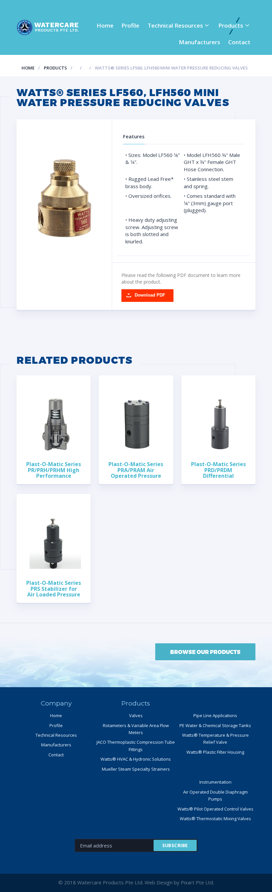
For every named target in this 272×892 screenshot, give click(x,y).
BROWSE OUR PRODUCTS (205, 652)
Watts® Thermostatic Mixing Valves (215, 819)
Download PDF (150, 295)
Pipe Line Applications (215, 715)
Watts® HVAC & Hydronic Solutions (136, 759)
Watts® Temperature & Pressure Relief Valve (215, 738)
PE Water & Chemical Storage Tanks (215, 725)
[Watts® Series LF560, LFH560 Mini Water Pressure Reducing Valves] (64, 198)
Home (105, 25)
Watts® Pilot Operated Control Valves (215, 809)
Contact (239, 42)
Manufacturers (199, 42)
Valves (136, 715)
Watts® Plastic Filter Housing (215, 752)
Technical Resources (175, 25)
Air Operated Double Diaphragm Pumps (215, 795)
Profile (130, 25)
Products (230, 25)
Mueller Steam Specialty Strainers (136, 769)
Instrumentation (215, 782)
